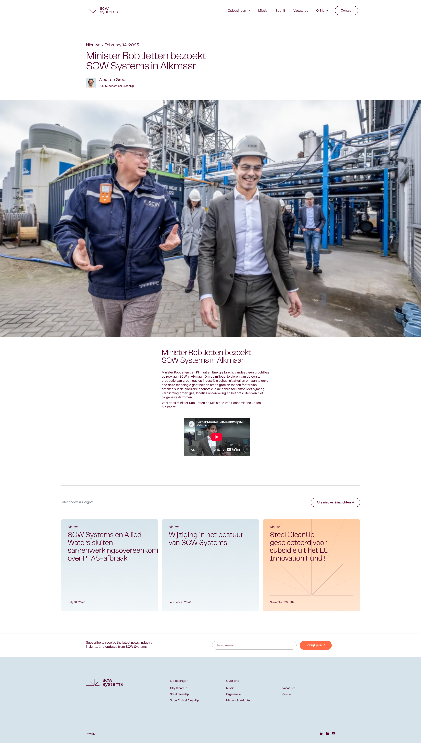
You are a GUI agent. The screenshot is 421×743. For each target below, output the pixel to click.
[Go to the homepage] (104, 683)
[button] (239, 10)
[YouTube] (333, 734)
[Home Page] (102, 10)
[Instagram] (327, 734)
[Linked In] (321, 734)
